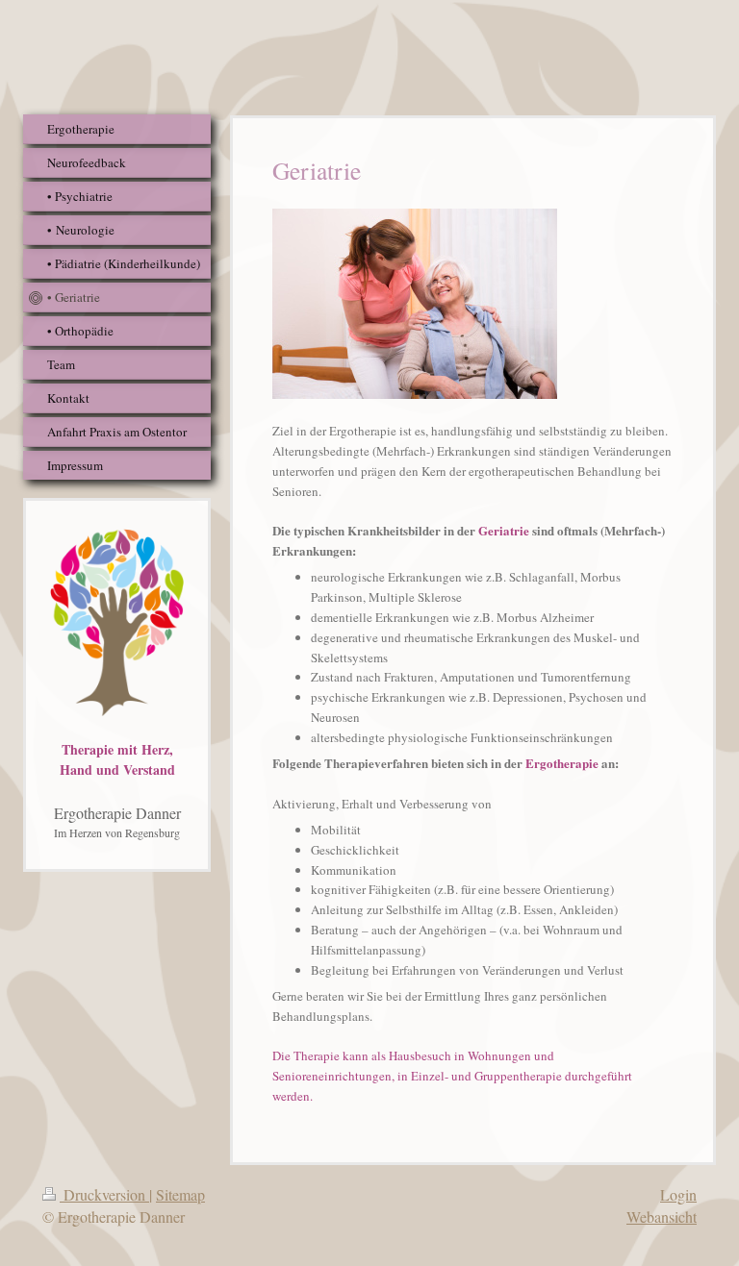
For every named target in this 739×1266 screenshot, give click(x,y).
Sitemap (180, 1194)
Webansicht (661, 1216)
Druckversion (104, 1194)
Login (678, 1194)
